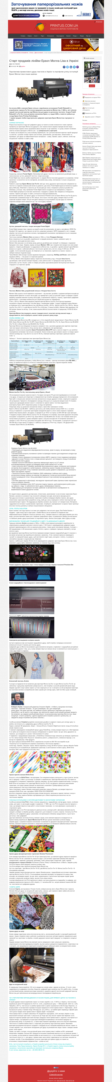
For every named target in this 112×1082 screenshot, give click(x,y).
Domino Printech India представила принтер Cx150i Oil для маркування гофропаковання (91, 147)
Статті (36, 36)
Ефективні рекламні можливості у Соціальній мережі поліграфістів (91, 102)
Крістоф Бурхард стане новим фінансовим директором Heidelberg (90, 188)
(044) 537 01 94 (70, 1080)
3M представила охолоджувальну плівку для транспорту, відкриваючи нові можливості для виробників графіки (91, 173)
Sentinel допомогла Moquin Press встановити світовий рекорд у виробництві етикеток (91, 128)
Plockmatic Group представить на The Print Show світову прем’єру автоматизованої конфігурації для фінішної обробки (91, 181)
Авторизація (99, 21)
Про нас (88, 36)
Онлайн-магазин (89, 58)
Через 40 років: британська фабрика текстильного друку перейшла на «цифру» (90, 165)
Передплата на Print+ (90, 113)
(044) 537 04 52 (61, 1080)
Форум (82, 36)
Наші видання (60, 36)
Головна (23, 36)
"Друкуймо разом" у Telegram (93, 117)
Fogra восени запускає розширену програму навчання (91, 142)
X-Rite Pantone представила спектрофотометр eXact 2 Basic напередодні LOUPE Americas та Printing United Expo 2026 (91, 135)
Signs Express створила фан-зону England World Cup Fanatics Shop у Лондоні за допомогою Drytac (91, 159)
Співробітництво (56, 1074)
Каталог (68, 36)
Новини (30, 36)
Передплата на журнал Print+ (93, 97)
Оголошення (50, 36)
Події (42, 36)
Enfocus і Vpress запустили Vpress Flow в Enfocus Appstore (91, 153)
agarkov (23, 66)
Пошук (75, 36)
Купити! (92, 86)
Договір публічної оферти (56, 1078)
